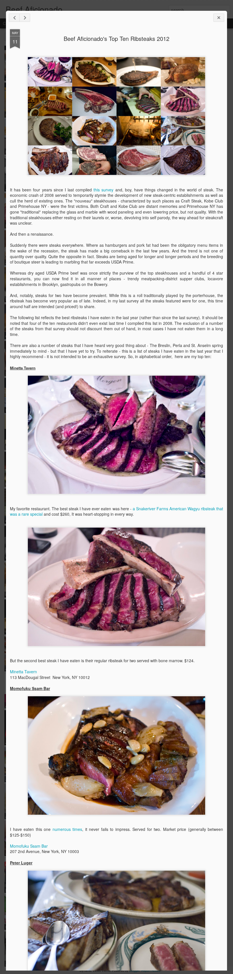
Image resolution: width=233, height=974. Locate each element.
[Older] (24, 18)
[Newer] (14, 18)
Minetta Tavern (23, 671)
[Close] (218, 18)
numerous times (67, 829)
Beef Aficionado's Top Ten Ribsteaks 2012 (116, 38)
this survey (103, 190)
